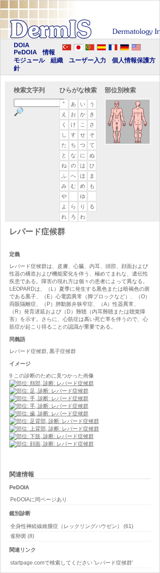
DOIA (21, 45)
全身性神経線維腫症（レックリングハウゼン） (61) (71, 526)
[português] (89, 45)
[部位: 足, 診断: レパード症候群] (48, 391)
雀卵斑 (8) (22, 536)
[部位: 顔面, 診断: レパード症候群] (51, 444)
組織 (57, 60)
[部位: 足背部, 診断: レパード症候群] (54, 421)
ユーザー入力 (87, 60)
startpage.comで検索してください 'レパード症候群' (71, 563)
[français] (112, 45)
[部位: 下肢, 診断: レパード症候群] (51, 436)
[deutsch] (124, 45)
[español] (101, 45)
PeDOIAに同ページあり (38, 499)
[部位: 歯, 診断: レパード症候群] (48, 413)
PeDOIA (25, 52)
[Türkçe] (66, 45)
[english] (145, 45)
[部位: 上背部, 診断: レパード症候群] (54, 429)
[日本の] (78, 45)
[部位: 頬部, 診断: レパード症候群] (51, 383)
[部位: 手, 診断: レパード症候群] (48, 398)
